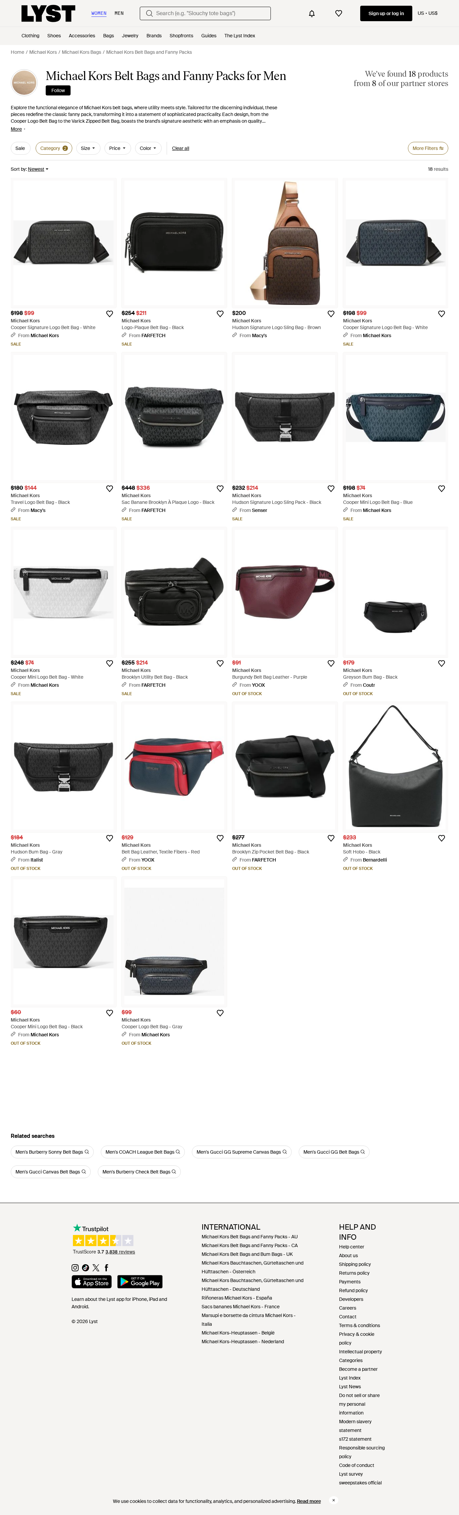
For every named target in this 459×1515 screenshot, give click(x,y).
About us (348, 1255)
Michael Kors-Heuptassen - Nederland (243, 1342)
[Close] (333, 1500)
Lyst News (350, 1387)
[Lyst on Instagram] (75, 1269)
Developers (351, 1299)
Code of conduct (356, 1465)
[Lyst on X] (95, 1269)
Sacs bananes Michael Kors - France (241, 1307)
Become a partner (358, 1369)
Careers (347, 1308)
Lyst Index (350, 1378)
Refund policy (353, 1290)
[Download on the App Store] (92, 1282)
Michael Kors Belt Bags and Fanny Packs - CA (250, 1245)
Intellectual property (360, 1352)
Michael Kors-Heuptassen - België (238, 1333)
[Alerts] (311, 13)
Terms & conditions (359, 1325)
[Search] (149, 13)
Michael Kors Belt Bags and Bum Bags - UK (247, 1254)
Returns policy (354, 1273)
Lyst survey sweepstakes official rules (360, 1482)
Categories (351, 1360)
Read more (309, 1501)
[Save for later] (109, 314)
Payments (350, 1282)
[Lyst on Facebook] (106, 1269)
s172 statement (355, 1439)
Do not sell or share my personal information (359, 1404)
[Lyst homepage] (48, 13)
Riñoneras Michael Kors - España (237, 1298)
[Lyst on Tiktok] (85, 1269)
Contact (348, 1317)
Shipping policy (355, 1264)
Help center (351, 1247)
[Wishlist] (338, 13)
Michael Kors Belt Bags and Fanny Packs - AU (250, 1237)
